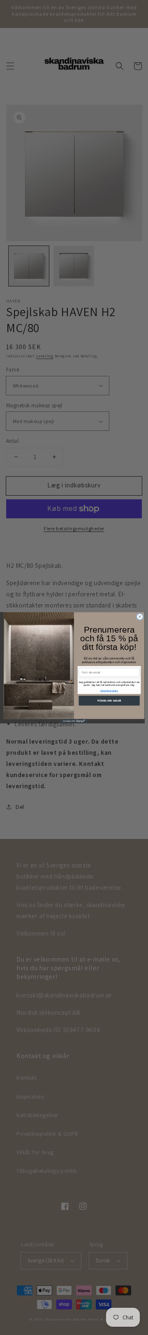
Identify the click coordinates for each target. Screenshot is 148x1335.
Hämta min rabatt (109, 700)
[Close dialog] (139, 616)
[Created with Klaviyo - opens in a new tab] (74, 721)
